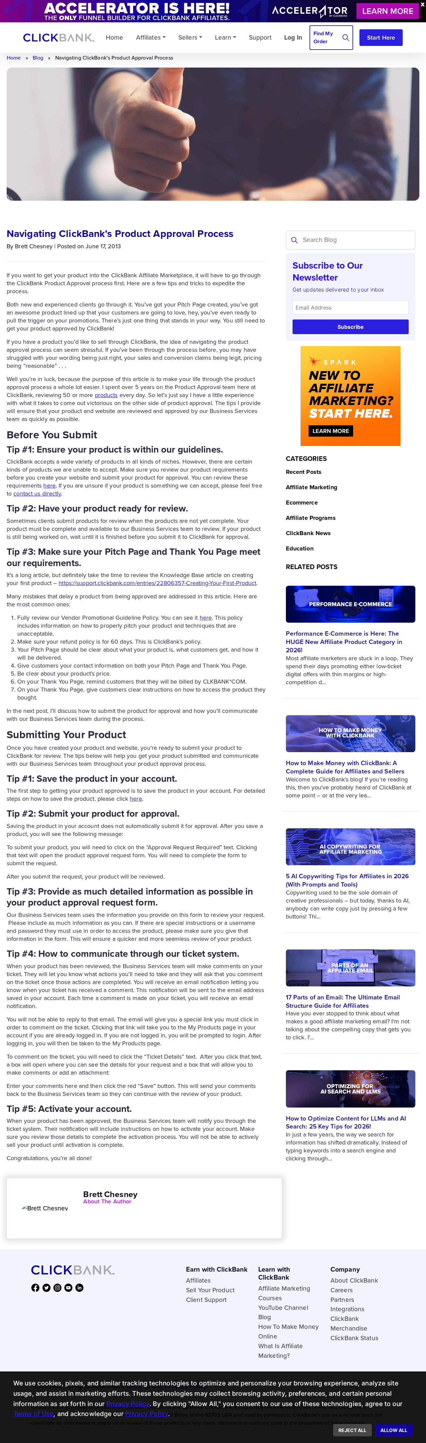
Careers (341, 1290)
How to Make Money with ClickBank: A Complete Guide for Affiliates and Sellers (345, 767)
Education (300, 548)
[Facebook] (36, 1287)
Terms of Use (33, 1414)
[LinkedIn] (80, 1287)
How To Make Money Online (288, 1331)
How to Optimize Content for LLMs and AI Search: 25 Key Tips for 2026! (346, 1123)
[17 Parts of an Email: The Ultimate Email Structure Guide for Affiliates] (350, 962)
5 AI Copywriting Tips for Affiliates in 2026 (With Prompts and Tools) (347, 880)
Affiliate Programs (311, 518)
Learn (223, 37)
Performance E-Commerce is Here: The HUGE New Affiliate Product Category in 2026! (344, 642)
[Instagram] (58, 1287)
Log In (293, 37)
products (106, 395)
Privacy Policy (128, 1404)
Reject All (352, 1430)
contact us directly (37, 493)
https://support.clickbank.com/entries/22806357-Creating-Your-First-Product (157, 583)
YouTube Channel (283, 1308)
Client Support (206, 1300)
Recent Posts (303, 472)
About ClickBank (354, 1280)
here (49, 485)
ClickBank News (308, 533)
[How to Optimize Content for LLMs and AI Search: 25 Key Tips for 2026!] (350, 1083)
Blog (38, 58)
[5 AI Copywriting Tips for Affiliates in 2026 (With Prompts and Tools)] (350, 841)
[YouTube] (69, 1287)
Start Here (381, 37)
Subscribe (350, 326)
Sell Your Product (210, 1290)
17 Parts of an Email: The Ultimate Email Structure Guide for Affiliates (343, 1001)
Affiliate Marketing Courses (284, 1293)
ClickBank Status (354, 1338)
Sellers (187, 37)
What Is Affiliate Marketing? (280, 1350)
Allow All (393, 1430)
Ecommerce (302, 502)
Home (14, 58)
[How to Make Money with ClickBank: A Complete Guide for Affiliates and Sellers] (350, 728)
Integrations (347, 1309)
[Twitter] (47, 1287)
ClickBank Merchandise (348, 1323)
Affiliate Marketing (311, 487)
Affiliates (148, 37)
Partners (342, 1300)
